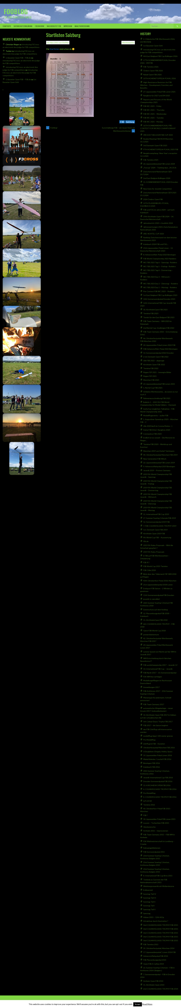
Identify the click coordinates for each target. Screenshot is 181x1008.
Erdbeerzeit (148, 890)
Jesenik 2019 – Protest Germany (156, 470)
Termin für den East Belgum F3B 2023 (158, 317)
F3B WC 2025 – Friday (152, 106)
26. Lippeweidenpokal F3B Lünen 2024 (159, 164)
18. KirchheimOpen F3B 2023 (155, 309)
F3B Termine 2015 (150, 944)
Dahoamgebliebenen (151, 848)
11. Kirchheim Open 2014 (153, 985)
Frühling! (52, 128)
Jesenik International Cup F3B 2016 (158, 777)
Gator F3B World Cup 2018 (154, 630)
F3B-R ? (146, 562)
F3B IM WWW (39, 26)
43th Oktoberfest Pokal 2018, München (159, 581)
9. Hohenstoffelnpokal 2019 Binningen (159, 466)
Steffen (65, 42)
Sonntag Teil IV (149, 894)
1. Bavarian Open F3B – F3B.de (18, 58)
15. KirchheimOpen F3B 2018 (155, 620)
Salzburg (130, 122)
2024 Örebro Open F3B (153, 199)
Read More (147, 1004)
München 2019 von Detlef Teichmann (158, 451)
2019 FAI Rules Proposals (153, 552)
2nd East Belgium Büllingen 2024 (156, 178)
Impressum (68, 26)
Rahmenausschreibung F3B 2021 (156, 398)
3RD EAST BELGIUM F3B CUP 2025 (158, 135)
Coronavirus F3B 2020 (152, 434)
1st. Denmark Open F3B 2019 (155, 530)
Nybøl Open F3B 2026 (152, 74)
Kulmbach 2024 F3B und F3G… (155, 244)
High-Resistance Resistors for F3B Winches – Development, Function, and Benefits (156, 85)
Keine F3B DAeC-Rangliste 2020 (156, 430)
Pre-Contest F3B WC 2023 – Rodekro (159, 291)
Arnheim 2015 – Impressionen (155, 831)
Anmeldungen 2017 (151, 687)
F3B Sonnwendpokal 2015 (154, 852)
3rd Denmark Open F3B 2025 (155, 145)
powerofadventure (151, 634)
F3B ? (145, 815)
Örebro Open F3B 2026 (153, 70)
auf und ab (147, 801)
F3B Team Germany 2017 (153, 704)
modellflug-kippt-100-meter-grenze (158, 736)
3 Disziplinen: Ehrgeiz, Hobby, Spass (157, 751)
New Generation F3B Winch (154, 459)
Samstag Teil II (149, 909)
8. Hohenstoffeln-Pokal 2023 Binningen (159, 255)
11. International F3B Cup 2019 (156, 514)
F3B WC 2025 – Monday (153, 122)
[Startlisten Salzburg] (70, 116)
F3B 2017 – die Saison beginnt (155, 725)
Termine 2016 (149, 805)
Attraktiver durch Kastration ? (155, 921)
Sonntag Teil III (149, 898)
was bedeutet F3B (54, 26)
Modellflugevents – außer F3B (155, 415)
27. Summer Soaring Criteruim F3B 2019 (159, 518)
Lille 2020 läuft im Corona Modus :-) (157, 426)
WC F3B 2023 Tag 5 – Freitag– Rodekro (159, 266)
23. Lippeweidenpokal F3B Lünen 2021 (159, 384)
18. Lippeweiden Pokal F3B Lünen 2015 (159, 819)
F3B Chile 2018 (149, 570)
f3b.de (146, 541)
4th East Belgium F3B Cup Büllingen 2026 (160, 56)
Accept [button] (137, 1004)
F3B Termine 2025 (150, 160)
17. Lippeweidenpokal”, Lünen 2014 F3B (159, 952)
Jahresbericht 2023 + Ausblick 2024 (158, 223)
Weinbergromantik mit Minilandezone (158, 886)
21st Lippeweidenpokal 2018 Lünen (158, 584)
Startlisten (54, 49)
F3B (122, 122)
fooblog (16, 11)
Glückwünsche (149, 827)
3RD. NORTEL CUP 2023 (153, 234)
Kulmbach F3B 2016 (151, 767)
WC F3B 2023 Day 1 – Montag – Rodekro (160, 287)
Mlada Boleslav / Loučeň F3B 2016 (157, 759)
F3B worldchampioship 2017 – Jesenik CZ (160, 665)
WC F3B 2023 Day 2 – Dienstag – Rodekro (160, 283)
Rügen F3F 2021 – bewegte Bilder (157, 372)
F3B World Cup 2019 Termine (155, 566)
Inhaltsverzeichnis (82, 26)
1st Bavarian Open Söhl (153, 45)
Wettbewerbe (128, 42)
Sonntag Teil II (149, 902)
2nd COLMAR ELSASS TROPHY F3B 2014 (160, 989)
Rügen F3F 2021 (150, 376)
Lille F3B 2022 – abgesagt (153, 360)
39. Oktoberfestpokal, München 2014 (158, 948)
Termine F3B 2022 (150, 368)
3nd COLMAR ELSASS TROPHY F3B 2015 (160, 925)
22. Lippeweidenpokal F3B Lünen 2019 (159, 462)
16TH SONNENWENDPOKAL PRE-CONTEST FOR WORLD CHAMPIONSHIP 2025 (158, 128)
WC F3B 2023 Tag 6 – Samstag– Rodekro (160, 262)
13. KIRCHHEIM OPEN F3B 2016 (156, 785)
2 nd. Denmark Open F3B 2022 (155, 357)
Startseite (7, 26)
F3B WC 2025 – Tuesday (153, 118)
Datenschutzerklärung (23, 26)
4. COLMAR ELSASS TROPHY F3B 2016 (159, 789)
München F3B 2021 (151, 380)
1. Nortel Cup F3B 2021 (152, 388)
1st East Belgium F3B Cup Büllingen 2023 (160, 295)
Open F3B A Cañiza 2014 (153, 964)
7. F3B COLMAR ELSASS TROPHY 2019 (159, 526)
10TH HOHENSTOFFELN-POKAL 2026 (159, 78)
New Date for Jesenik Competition (157, 189)
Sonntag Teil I (149, 905)
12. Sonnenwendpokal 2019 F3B (156, 522)
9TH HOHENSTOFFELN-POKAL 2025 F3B (160, 149)
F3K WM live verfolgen (152, 677)
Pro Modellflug (149, 740)
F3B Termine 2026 (150, 67)
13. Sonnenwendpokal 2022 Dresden (158, 353)
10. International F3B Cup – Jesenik (158, 669)
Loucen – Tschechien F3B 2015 (156, 823)
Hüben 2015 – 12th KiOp (153, 917)
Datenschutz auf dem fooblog (155, 609)
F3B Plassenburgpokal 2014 (154, 960)
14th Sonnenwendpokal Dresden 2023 (159, 299)
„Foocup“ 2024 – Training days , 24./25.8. (159, 168)
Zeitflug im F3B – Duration (154, 744)
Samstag (146, 913)
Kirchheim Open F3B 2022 (154, 364)
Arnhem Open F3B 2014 (153, 981)
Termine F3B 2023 (150, 313)
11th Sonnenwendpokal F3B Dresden (158, 595)
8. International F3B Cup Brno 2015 (157, 876)
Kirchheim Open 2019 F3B (154, 533)
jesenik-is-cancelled (151, 599)
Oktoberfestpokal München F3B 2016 (159, 747)
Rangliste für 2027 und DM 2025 (156, 95)
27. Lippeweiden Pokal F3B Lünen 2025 (159, 92)
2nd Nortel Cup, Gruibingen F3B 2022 (158, 328)
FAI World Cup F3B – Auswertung (157, 537)
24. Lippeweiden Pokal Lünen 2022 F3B (159, 345)
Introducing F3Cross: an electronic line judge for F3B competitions (20, 73)
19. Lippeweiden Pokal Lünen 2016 (157, 755)
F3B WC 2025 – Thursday (153, 110)
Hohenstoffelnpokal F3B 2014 (155, 956)
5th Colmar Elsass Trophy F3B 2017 (158, 721)
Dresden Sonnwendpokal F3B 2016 (157, 781)
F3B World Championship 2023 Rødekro (159, 258)
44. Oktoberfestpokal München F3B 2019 (160, 455)
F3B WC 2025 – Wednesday (154, 114)
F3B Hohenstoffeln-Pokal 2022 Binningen (160, 349)
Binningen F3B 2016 (151, 763)
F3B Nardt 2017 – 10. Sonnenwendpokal (159, 673)
